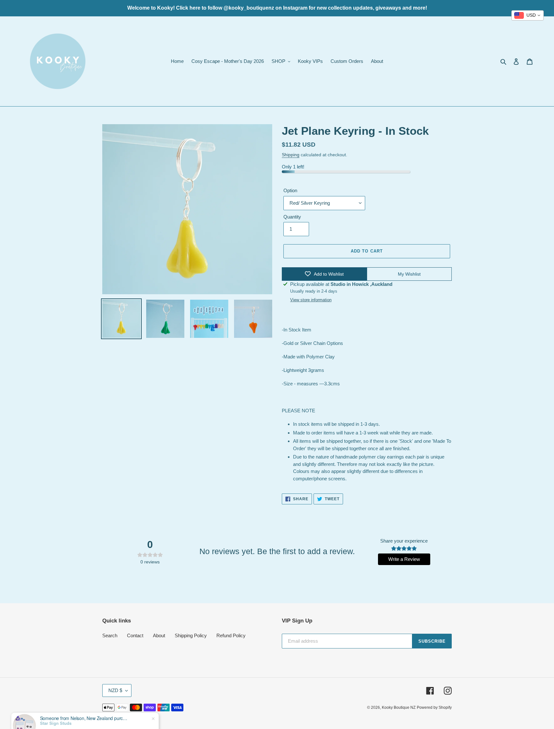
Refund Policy (231, 635)
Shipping (290, 154)
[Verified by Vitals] (64, 714)
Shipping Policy (191, 635)
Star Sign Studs (55, 705)
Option (290, 190)
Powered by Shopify (434, 707)
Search (109, 635)
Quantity (292, 216)
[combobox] (527, 15)
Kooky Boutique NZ (399, 707)
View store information (311, 299)
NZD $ (115, 690)
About (159, 635)
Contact (135, 635)
